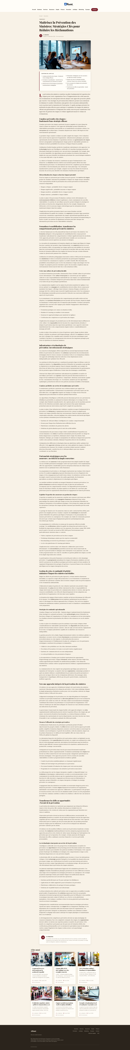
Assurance (51, 9)
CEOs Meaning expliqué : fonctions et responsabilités (87, 969)
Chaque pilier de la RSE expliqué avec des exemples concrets (62, 970)
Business (39, 9)
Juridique (75, 9)
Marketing (81, 9)
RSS (98, 1033)
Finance (63, 9)
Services (45, 9)
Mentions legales (92, 1033)
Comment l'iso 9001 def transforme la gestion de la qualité (38, 970)
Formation (68, 9)
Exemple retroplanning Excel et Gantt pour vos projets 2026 (88, 1004)
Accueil (34, 9)
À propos (87, 9)
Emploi (57, 9)
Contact (95, 9)
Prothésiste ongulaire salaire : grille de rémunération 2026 (41, 1004)
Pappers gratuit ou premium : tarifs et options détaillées (64, 1004)
